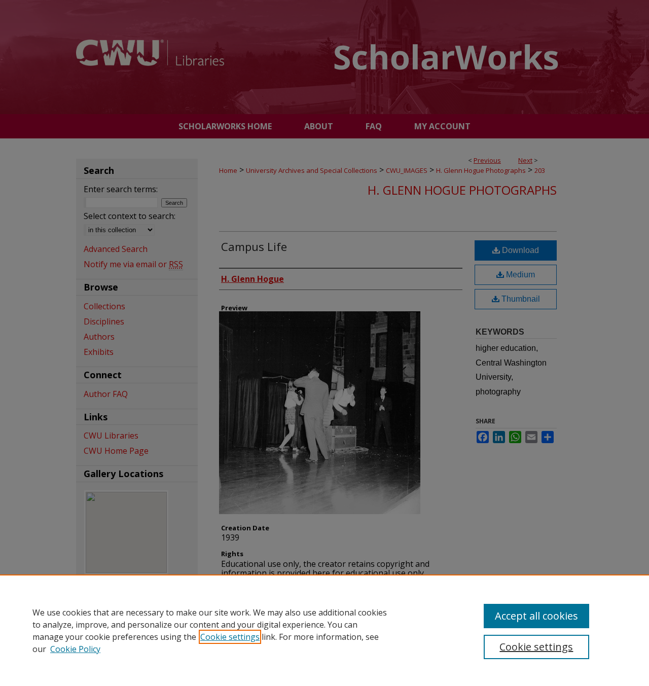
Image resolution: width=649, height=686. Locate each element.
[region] (324, 630)
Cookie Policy (75, 649)
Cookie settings (230, 636)
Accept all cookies (536, 616)
